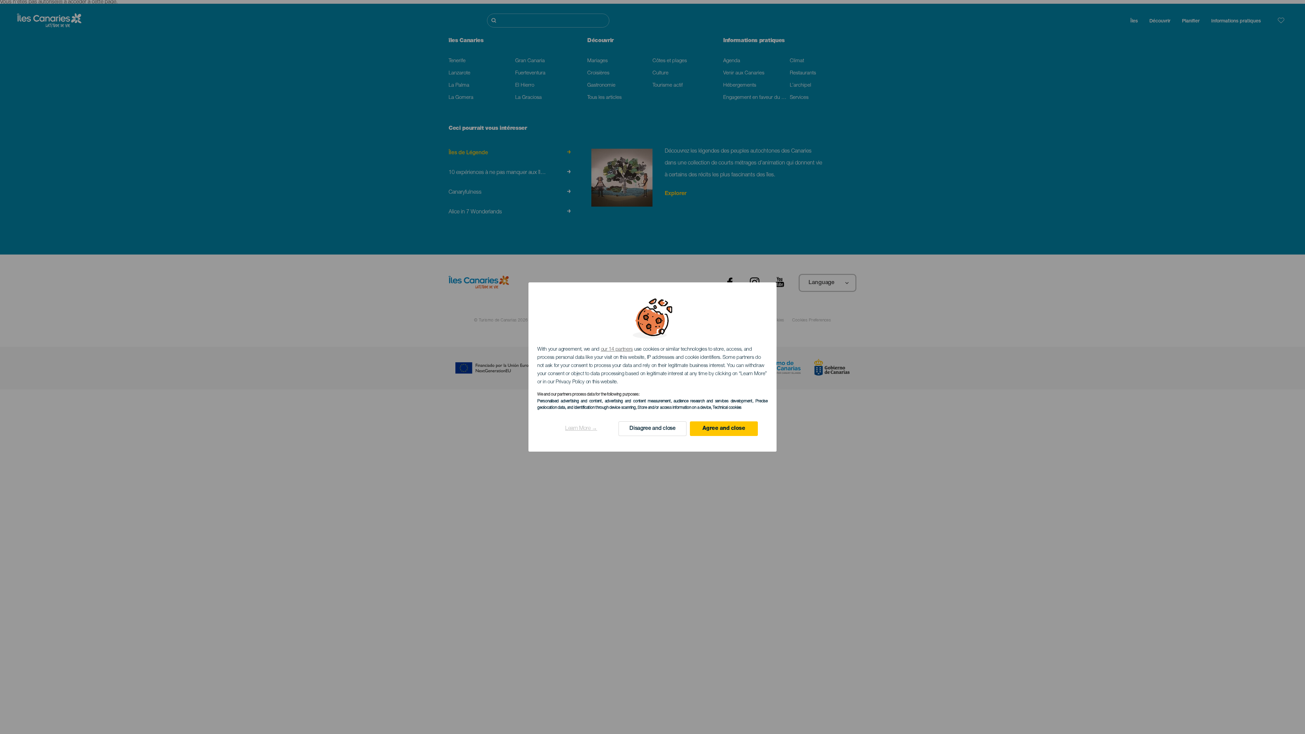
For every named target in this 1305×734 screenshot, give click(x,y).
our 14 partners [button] (617, 349)
